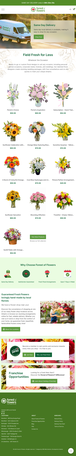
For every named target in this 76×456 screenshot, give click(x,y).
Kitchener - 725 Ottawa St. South (10, 428)
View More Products (37, 237)
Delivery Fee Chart (59, 424)
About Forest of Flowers (38, 418)
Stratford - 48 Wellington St (8, 439)
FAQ (33, 426)
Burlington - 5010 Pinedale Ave (10, 423)
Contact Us (35, 429)
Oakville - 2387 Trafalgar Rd (9, 434)
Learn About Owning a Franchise (45, 381)
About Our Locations (12, 329)
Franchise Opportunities (38, 421)
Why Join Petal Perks (43, 355)
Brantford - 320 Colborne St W (9, 421)
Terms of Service (59, 426)
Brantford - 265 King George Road (10, 418)
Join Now (30, 355)
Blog (33, 424)
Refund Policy (58, 418)
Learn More (39, 37)
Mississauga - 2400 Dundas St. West (11, 431)
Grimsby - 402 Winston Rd (8, 426)
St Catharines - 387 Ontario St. (9, 441)
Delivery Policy (58, 421)
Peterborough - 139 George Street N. (11, 436)
